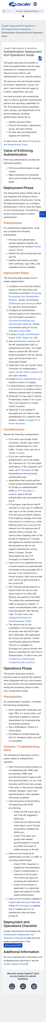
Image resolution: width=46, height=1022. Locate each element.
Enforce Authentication (27, 379)
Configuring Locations (19, 659)
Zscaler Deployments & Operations (30, 11)
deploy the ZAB (29, 337)
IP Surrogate (35, 399)
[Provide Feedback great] (12, 986)
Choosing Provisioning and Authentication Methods (25, 296)
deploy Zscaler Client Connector (24, 372)
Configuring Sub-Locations (22, 662)
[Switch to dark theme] (23, 16)
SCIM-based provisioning (21, 303)
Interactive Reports (30, 902)
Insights (12, 902)
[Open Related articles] (42, 214)
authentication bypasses (24, 341)
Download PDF (14, 945)
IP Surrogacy (25, 470)
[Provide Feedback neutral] (23, 986)
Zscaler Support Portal (14, 964)
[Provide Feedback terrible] (33, 986)
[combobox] (8, 11)
